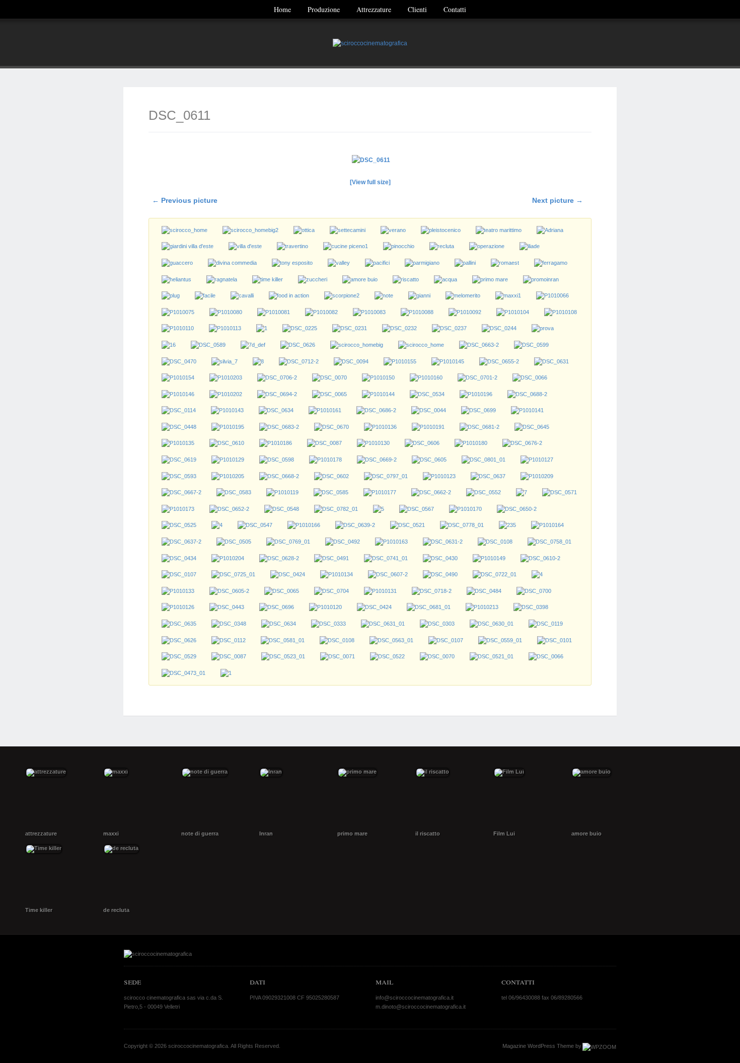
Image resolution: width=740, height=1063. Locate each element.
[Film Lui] (527, 797)
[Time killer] (59, 874)
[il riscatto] (449, 797)
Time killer (38, 910)
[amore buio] (605, 797)
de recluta (116, 910)
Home (282, 9)
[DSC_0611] (370, 160)
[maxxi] (137, 797)
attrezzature (41, 833)
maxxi (111, 833)
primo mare (352, 833)
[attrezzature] (59, 797)
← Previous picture (184, 200)
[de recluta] (137, 874)
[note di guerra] (215, 797)
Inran (266, 833)
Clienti (417, 9)
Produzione (324, 9)
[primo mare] (371, 797)
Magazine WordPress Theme (538, 1046)
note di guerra (199, 833)
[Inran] (293, 797)
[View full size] (370, 182)
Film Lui (504, 833)
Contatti (454, 9)
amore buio (586, 833)
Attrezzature (373, 9)
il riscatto (427, 833)
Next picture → (557, 200)
